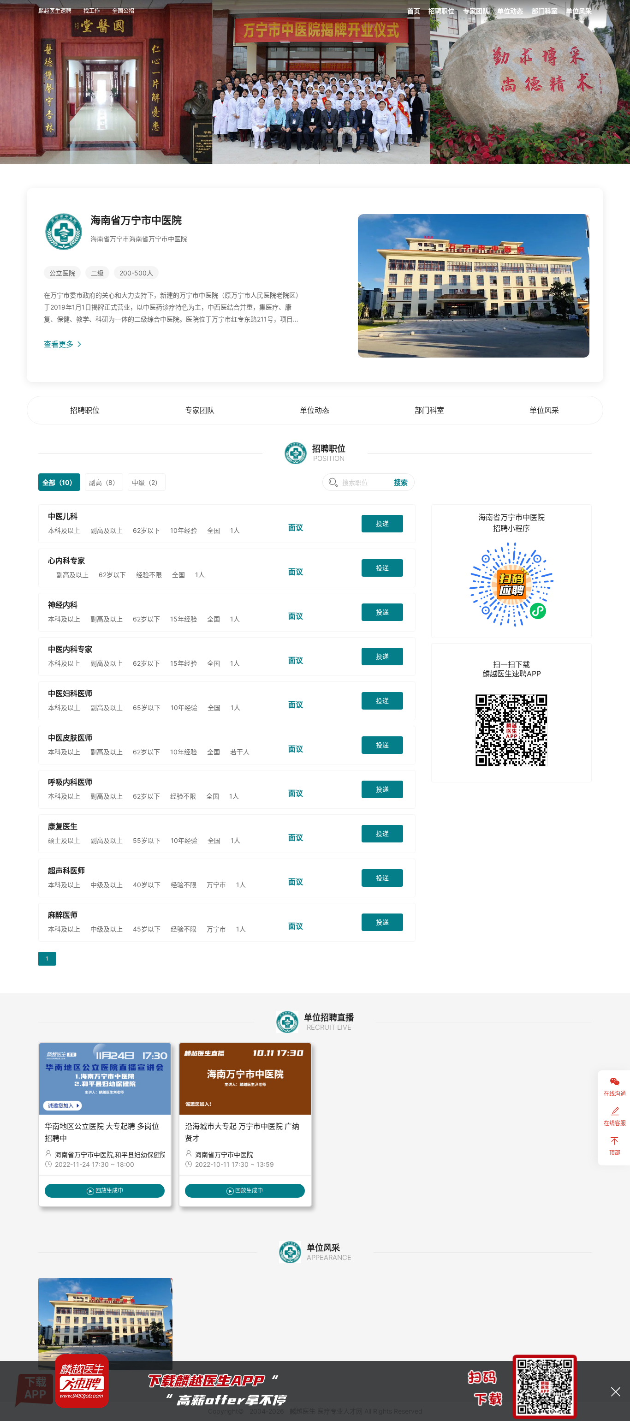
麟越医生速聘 (54, 10)
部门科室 (545, 11)
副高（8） (104, 482)
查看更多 (60, 344)
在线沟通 (615, 1093)
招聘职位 (441, 11)
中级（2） (146, 482)
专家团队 (476, 11)
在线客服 (615, 1123)
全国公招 (123, 10)
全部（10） (59, 482)
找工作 (91, 10)
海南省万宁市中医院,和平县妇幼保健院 (110, 1154)
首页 (413, 11)
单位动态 (510, 11)
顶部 (614, 1152)
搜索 (401, 482)
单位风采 (579, 11)
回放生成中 (109, 1190)
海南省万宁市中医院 (224, 1154)
